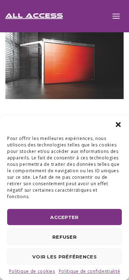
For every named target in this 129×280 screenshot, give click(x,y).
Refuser (64, 237)
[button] (118, 124)
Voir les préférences (64, 257)
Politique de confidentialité (89, 271)
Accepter (64, 217)
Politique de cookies (32, 271)
